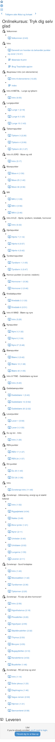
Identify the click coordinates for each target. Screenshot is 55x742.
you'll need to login (39, 730)
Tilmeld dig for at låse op (27, 734)
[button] (1, 2)
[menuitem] (1, 6)
